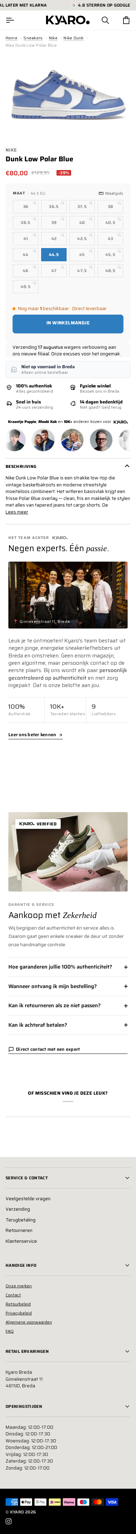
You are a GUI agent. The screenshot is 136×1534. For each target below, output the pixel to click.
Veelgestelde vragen (28, 1198)
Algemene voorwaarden (29, 1322)
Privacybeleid (19, 1313)
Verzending (18, 1209)
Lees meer (17, 512)
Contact (13, 1295)
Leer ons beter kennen (32, 734)
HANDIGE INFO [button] (21, 1265)
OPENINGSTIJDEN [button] (24, 1406)
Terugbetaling (21, 1220)
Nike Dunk (73, 37)
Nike (53, 37)
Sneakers (33, 37)
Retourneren (19, 1230)
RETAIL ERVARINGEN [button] (27, 1351)
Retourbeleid (18, 1304)
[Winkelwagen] (119, 20)
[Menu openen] (16, 20)
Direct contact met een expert (48, 1049)
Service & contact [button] (27, 1177)
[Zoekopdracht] (99, 20)
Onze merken (19, 1285)
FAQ (10, 1331)
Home (11, 37)
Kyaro (17, 1512)
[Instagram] (9, 1521)
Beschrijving (21, 466)
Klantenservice (21, 1241)
